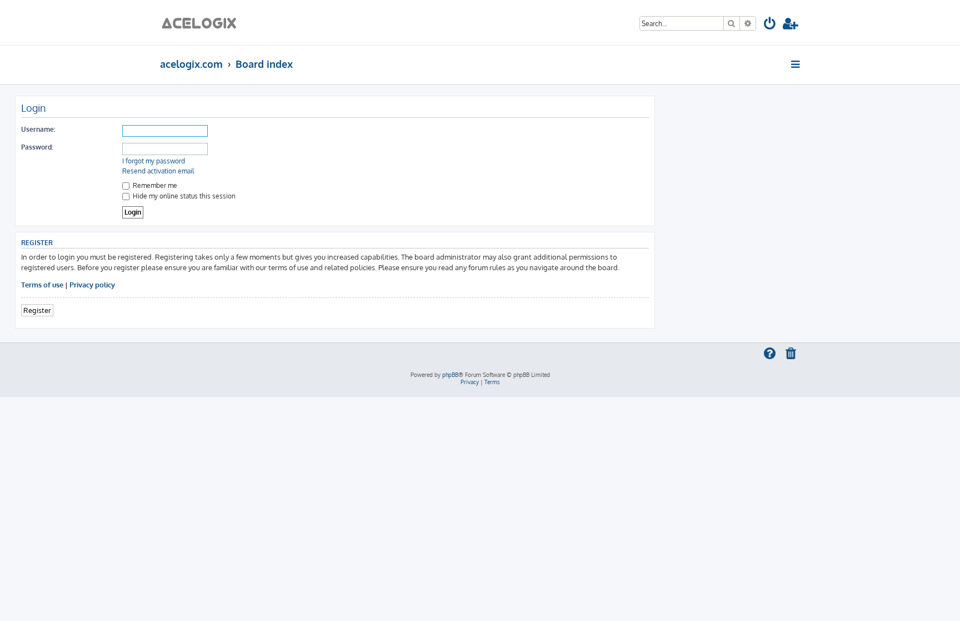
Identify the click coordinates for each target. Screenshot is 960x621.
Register (37, 310)
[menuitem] (770, 25)
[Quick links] (796, 64)
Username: (38, 129)
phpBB (450, 374)
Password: (37, 147)
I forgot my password (153, 161)
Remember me (154, 185)
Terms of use (42, 284)
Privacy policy (92, 284)
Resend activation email (158, 171)
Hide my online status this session (183, 196)
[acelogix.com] (202, 22)
